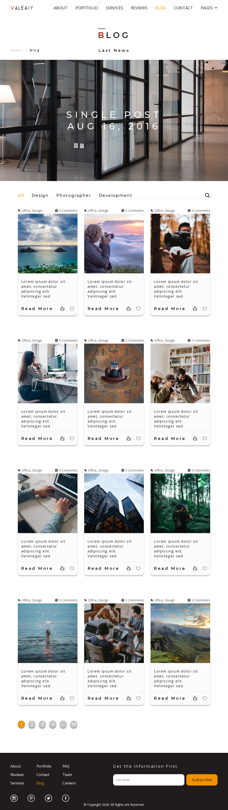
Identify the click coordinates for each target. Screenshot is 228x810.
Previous (5, 120)
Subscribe (202, 779)
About (61, 7)
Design (40, 195)
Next (222, 120)
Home (16, 50)
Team (67, 774)
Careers (69, 783)
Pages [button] (207, 7)
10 (73, 724)
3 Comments (68, 210)
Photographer (73, 195)
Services (114, 7)
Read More (37, 308)
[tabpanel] (114, 120)
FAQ (66, 766)
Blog (160, 7)
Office (26, 210)
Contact (183, 7)
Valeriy (22, 8)
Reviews (139, 7)
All (21, 195)
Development (115, 195)
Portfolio (86, 7)
